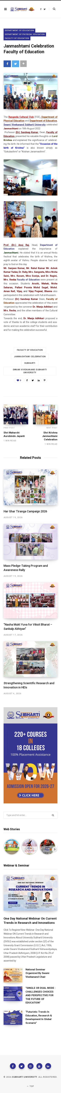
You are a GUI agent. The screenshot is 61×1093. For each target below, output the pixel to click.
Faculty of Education (30, 350)
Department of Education (19, 30)
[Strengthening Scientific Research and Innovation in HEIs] (30, 659)
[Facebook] (13, 1066)
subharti (29, 363)
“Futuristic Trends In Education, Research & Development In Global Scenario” (39, 1017)
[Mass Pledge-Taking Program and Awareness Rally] (30, 542)
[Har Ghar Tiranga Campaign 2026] (30, 487)
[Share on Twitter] (15, 63)
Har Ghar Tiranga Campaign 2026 (25, 511)
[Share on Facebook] (7, 63)
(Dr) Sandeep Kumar (27, 132)
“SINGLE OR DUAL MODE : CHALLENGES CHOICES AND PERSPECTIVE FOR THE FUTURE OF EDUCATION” (40, 995)
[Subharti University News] (22, 9)
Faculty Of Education (17, 38)
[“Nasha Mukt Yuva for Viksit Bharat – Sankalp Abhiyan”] (30, 600)
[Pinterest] (44, 380)
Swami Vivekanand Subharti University (25, 124)
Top (31, 1086)
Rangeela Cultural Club (21, 117)
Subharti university (24, 1077)
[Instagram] (31, 1066)
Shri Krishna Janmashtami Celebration (49, 436)
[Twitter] (22, 1066)
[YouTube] (39, 1066)
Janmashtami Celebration (30, 356)
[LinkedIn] (38, 380)
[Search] (52, 9)
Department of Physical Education (25, 34)
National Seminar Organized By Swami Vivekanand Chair (37, 973)
